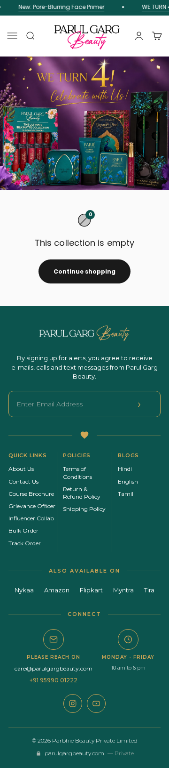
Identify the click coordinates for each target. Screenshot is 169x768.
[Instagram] (72, 703)
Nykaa (24, 590)
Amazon (56, 590)
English (128, 481)
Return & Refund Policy (81, 492)
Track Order (24, 543)
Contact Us (23, 481)
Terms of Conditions (77, 472)
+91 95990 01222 (53, 680)
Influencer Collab (31, 518)
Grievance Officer (31, 505)
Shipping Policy (84, 508)
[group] (84, 123)
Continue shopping (84, 271)
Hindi (125, 468)
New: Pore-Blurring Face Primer (60, 7)
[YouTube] (96, 703)
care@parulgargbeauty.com (53, 668)
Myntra (123, 590)
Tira (149, 590)
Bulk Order (23, 530)
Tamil (125, 493)
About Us (21, 468)
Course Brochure (31, 493)
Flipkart (91, 590)
